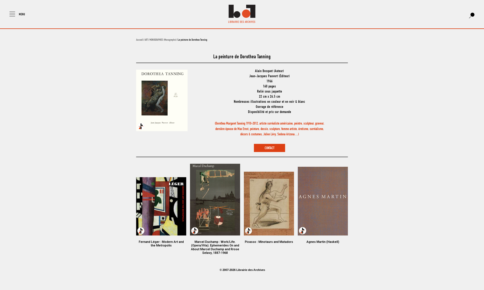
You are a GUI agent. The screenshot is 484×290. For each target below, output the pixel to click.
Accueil (139, 40)
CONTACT (269, 148)
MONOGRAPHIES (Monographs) (163, 40)
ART (146, 40)
